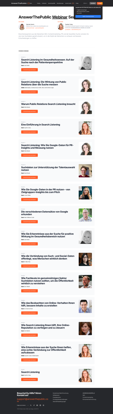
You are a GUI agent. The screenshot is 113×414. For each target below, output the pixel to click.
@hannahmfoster (30, 28)
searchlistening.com (76, 29)
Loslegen (100, 3)
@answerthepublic (39, 28)
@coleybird (67, 29)
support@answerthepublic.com (32, 400)
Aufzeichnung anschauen (29, 69)
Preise (77, 3)
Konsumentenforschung (89, 399)
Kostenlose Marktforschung (60, 393)
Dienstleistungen (60, 3)
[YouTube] (37, 405)
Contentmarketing (88, 397)
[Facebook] (34, 405)
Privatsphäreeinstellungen (60, 399)
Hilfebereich (56, 395)
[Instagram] (43, 405)
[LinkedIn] (40, 405)
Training (38, 3)
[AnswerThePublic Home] (21, 3)
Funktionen (44, 3)
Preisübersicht (57, 397)
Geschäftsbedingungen (59, 401)
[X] (31, 405)
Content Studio (68, 3)
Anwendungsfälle (51, 3)
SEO (84, 395)
